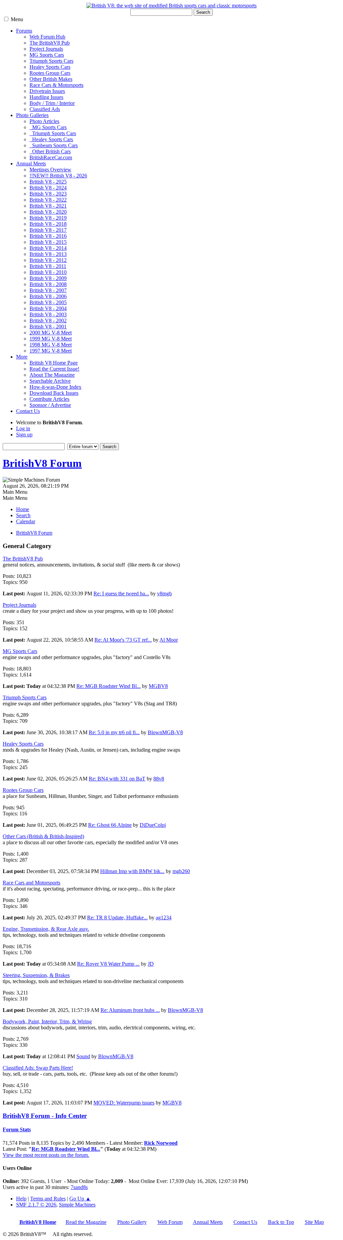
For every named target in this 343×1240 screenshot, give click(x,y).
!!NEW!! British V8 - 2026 (58, 175)
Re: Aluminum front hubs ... (130, 1010)
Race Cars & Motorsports (56, 85)
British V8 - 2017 (48, 230)
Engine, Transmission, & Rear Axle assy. (46, 929)
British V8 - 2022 (48, 200)
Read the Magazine (86, 1222)
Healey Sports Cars (49, 67)
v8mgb (164, 593)
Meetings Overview (50, 169)
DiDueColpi (153, 825)
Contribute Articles (49, 399)
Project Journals (46, 49)
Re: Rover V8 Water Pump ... (108, 964)
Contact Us (28, 411)
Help (21, 1198)
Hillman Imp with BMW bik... (132, 871)
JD (151, 964)
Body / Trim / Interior (52, 103)
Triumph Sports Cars (51, 61)
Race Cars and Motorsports (31, 882)
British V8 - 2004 (48, 308)
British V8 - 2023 (48, 194)
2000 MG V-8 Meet (50, 332)
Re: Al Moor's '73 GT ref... (123, 640)
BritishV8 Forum (42, 463)
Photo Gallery (132, 1222)
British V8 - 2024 (48, 188)
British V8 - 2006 (48, 296)
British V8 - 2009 (48, 278)
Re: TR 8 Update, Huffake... (117, 917)
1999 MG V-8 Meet (50, 338)
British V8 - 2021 (48, 206)
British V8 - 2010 (48, 272)
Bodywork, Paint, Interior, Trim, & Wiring (47, 1021)
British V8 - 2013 (48, 254)
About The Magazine (52, 375)
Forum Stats (17, 1129)
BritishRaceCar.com (50, 157)
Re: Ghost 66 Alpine (110, 825)
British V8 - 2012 (48, 260)
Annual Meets (31, 163)
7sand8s (79, 1187)
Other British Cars (50, 151)
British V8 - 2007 (48, 290)
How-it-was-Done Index (55, 387)
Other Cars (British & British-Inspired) (43, 836)
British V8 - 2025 (48, 181)
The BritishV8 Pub (49, 43)
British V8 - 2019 (48, 218)
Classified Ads (44, 109)
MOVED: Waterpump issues (123, 1103)
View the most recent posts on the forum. (46, 1155)
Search (203, 12)
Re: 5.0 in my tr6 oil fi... (114, 732)
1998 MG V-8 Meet (50, 344)
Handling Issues (46, 97)
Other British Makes (50, 79)
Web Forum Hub (47, 37)
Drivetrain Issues (47, 91)
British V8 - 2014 (48, 248)
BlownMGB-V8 (165, 732)
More (21, 357)
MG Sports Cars (46, 55)
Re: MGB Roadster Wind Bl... (108, 686)
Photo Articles (44, 121)
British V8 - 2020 (48, 212)
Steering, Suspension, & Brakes (36, 975)
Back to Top (281, 1222)
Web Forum (170, 1222)
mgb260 (181, 871)
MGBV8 (158, 686)
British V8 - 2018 (48, 224)
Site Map (314, 1222)
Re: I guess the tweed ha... (121, 593)
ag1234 (164, 917)
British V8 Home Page (53, 363)
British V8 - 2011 (47, 266)
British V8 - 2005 (48, 302)
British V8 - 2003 (48, 314)
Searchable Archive (50, 381)
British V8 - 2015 (48, 242)
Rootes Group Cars (49, 73)
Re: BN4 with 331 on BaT (117, 778)
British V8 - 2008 (48, 284)
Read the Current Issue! (54, 369)
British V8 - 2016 (48, 236)
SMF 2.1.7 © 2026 (36, 1204)
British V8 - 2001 (48, 326)
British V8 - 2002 (48, 320)
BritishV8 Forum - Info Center (45, 1115)
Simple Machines (77, 1204)
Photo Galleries (32, 115)
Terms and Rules (48, 1198)
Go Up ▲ (80, 1198)
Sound (83, 1056)
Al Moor (168, 640)
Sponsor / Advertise (50, 405)
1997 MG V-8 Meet (50, 351)
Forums (24, 31)
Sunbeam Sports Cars (53, 145)
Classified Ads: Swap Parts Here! (38, 1068)
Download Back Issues (53, 393)
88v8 (158, 778)
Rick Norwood (161, 1143)
